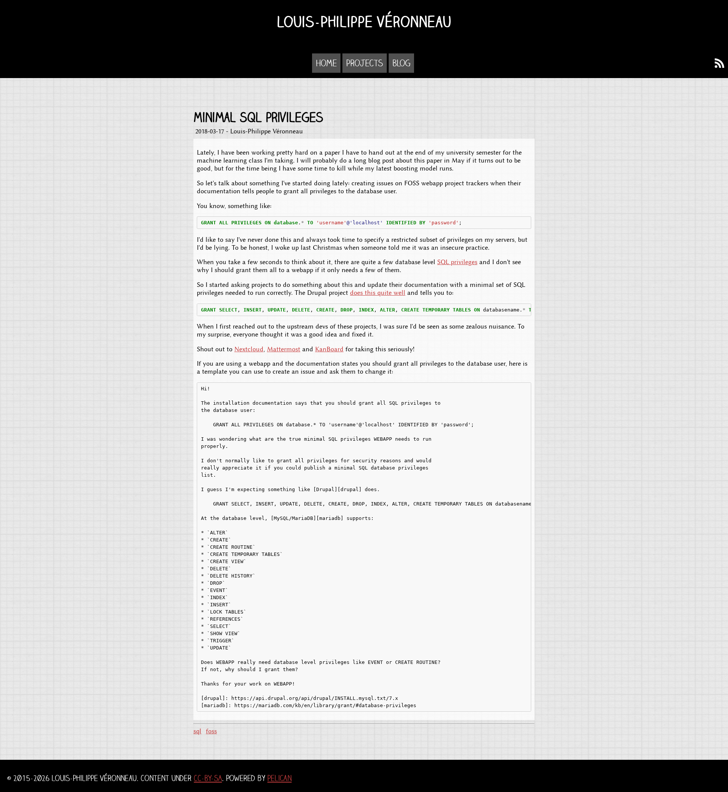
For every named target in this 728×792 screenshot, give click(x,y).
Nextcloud (249, 349)
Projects (364, 63)
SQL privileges (457, 262)
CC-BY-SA (208, 778)
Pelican (279, 778)
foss (211, 731)
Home (326, 63)
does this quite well (377, 293)
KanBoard (329, 349)
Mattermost (283, 349)
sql (197, 731)
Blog (401, 63)
